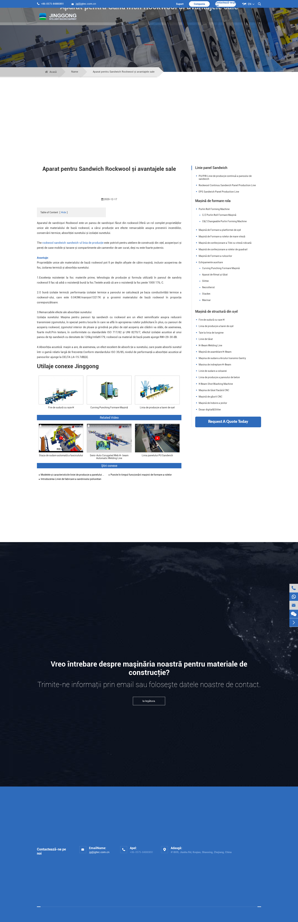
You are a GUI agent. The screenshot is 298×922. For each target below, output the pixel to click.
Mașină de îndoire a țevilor (213, 403)
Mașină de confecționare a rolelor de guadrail (223, 249)
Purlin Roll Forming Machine (214, 209)
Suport (179, 4)
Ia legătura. (149, 701)
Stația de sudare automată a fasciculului (61, 455)
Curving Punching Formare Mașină (109, 407)
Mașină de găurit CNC (210, 396)
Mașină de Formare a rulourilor (215, 256)
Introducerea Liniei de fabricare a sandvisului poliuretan (71, 479)
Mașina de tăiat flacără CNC (214, 390)
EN (249, 4)
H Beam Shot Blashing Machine (216, 383)
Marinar (206, 300)
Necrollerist (208, 287)
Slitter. (205, 281)
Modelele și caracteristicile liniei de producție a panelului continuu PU (73, 474)
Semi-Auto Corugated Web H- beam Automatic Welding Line (109, 456)
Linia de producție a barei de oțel (157, 407)
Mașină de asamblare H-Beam (215, 351)
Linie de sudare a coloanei (213, 371)
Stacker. (206, 293)
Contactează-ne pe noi (225, 4)
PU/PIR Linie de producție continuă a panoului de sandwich (225, 177)
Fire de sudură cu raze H (61, 407)
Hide (63, 212)
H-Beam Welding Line (210, 345)
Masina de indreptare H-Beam (215, 364)
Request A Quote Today (228, 422)
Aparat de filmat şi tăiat (215, 274)
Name (74, 71)
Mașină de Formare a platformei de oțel (220, 230)
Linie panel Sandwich (211, 168)
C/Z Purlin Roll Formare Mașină (219, 215)
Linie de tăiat (206, 339)
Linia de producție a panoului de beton (219, 377)
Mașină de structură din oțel (216, 311)
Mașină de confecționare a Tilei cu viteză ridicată (225, 242)
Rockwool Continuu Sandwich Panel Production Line (227, 185)
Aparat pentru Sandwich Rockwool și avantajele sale (124, 71)
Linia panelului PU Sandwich (157, 455)
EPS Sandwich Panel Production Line (219, 191)
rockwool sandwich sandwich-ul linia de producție (73, 242)
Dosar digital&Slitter (210, 409)
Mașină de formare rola (213, 201)
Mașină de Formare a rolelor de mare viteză (222, 236)
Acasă (53, 71)
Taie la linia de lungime (211, 332)
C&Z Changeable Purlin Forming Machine (224, 221)
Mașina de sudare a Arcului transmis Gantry (222, 358)
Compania (199, 4)
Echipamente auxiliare (211, 262)
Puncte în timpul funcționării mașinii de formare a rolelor (141, 474)
